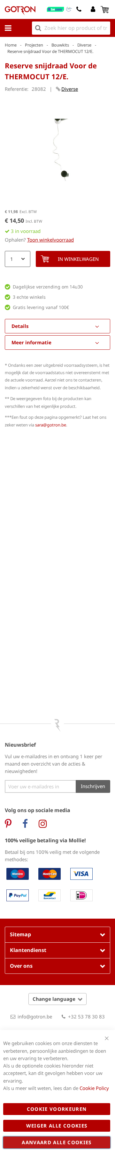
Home (11, 45)
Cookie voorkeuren (57, 1109)
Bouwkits (60, 45)
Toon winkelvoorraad (50, 239)
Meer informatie (31, 342)
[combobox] (71, 28)
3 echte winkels (29, 297)
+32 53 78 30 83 (86, 1016)
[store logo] (20, 10)
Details (20, 326)
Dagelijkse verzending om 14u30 (48, 287)
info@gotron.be (35, 1016)
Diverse (84, 45)
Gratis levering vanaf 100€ (41, 307)
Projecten (34, 45)
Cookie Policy (94, 1088)
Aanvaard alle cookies (56, 1142)
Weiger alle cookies (57, 1125)
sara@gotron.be (50, 425)
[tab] (57, 326)
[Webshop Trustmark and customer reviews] (59, 9)
